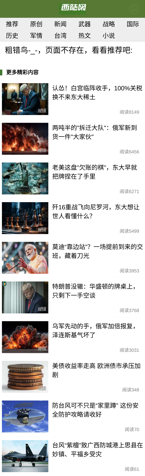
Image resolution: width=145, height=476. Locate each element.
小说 (109, 35)
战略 (109, 24)
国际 (133, 24)
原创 (36, 24)
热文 (84, 35)
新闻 (60, 24)
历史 (12, 35)
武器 (84, 24)
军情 (36, 35)
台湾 (60, 35)
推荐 (12, 24)
